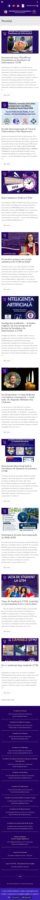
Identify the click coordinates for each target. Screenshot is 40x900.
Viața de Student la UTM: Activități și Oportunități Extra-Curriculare (19, 602)
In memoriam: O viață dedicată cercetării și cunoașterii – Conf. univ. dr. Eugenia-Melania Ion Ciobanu (18, 398)
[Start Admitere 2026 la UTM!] (20, 182)
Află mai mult (26, 897)
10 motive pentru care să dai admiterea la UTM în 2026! (16, 260)
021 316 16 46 (31, 5)
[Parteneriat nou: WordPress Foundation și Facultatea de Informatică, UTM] (20, 42)
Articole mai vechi (8, 700)
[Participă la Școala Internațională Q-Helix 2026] (20, 519)
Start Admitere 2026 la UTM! (16, 198)
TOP (20, 876)
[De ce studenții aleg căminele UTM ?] (20, 649)
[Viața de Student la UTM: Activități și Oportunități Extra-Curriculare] (20, 585)
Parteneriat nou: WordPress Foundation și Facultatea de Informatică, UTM (16, 60)
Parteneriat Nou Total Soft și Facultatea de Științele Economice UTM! (19, 468)
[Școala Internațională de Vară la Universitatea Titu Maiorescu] (20, 113)
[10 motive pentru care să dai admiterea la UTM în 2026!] (20, 243)
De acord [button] (15, 897)
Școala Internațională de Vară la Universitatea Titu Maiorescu (18, 130)
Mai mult (7, 95)
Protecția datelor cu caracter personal (20, 884)
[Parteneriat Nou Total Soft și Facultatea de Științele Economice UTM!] (20, 450)
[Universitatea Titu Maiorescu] (20, 11)
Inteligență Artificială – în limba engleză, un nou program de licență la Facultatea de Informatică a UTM (18, 327)
